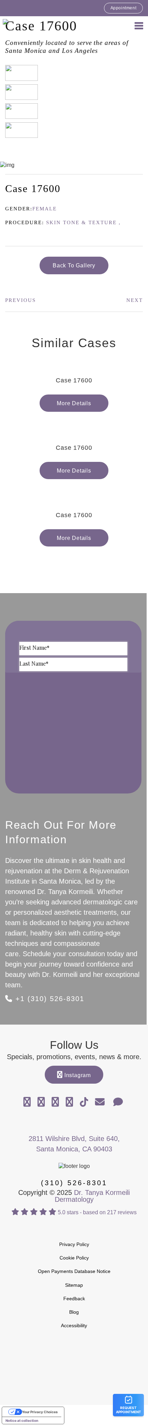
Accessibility (74, 1325)
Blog (74, 1312)
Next (134, 300)
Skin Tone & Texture (81, 222)
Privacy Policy (74, 1244)
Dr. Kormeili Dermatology (41, 25)
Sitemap (74, 1285)
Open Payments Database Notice (74, 1271)
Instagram (77, 1075)
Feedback (74, 1298)
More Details (74, 403)
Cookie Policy (74, 1258)
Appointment (123, 8)
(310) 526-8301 (74, 1183)
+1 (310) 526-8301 (48, 998)
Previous (20, 300)
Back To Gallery (74, 265)
